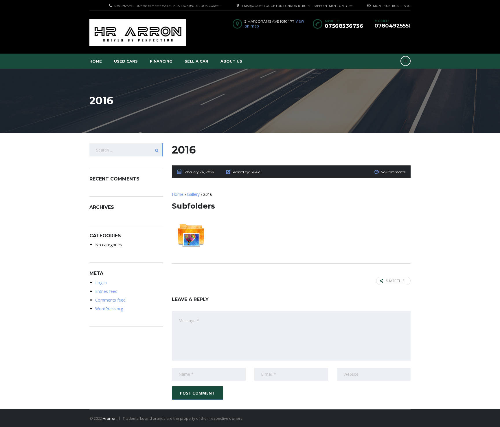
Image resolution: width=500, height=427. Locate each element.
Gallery (193, 194)
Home (95, 61)
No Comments (393, 172)
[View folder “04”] (191, 235)
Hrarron (110, 418)
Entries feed (106, 291)
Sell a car (196, 61)
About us (231, 61)
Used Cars (126, 61)
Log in (101, 282)
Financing (161, 61)
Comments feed (110, 300)
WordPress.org (109, 308)
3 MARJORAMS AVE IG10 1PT (269, 21)
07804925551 (392, 26)
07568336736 (344, 26)
